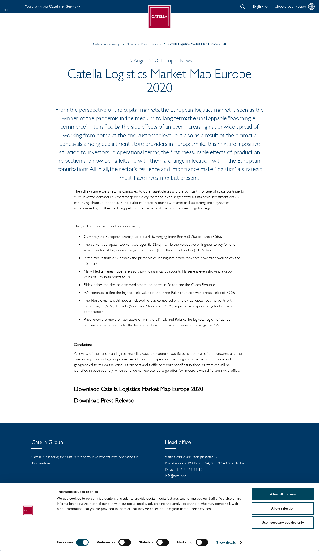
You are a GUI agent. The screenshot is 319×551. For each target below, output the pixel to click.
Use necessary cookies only (283, 522)
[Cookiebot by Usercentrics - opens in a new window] (28, 542)
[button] (7, 6)
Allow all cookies (283, 494)
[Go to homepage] (159, 16)
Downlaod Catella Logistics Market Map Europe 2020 (138, 390)
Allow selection (282, 508)
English (258, 6)
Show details (226, 542)
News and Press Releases (143, 44)
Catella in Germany (106, 44)
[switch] (124, 542)
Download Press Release (104, 401)
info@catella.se (175, 475)
